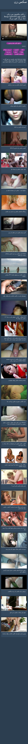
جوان (15, 52)
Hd (22, 49)
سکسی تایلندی (19, 54)
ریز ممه (9, 52)
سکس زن (20, 2)
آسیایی (16, 49)
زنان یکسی (8, 54)
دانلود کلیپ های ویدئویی (14, 43)
